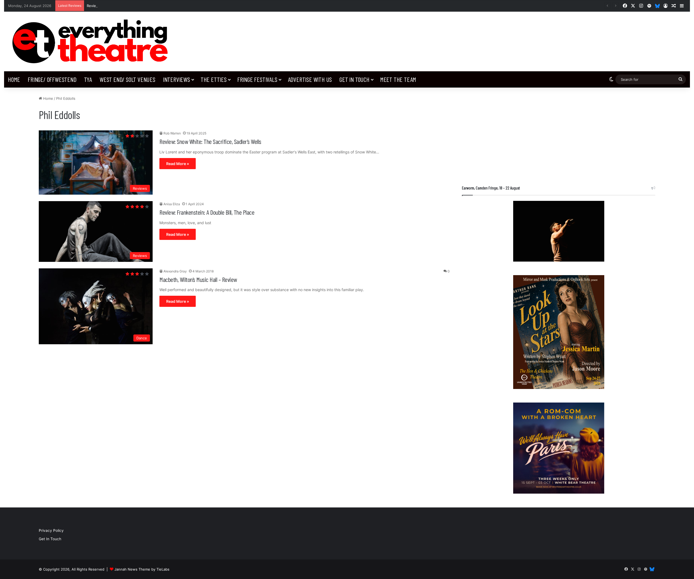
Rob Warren (172, 133)
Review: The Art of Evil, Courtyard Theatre (123, 6)
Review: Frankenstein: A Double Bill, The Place (206, 212)
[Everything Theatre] (92, 41)
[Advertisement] (558, 134)
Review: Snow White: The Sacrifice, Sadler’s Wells (210, 141)
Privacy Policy (51, 530)
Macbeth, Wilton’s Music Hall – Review (198, 279)
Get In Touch (354, 79)
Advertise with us (310, 79)
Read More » (177, 163)
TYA (88, 79)
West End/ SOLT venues (127, 79)
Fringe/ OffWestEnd (52, 79)
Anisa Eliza (171, 204)
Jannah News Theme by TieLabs (141, 569)
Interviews (176, 79)
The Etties (214, 79)
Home (14, 79)
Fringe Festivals (257, 79)
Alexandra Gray (175, 271)
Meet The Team (398, 79)
